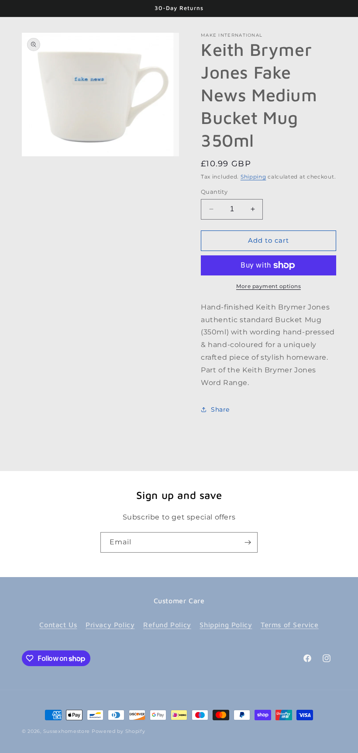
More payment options (268, 286)
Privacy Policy (110, 625)
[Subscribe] (247, 542)
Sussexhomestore (66, 731)
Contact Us (58, 625)
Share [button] (220, 409)
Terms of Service (290, 625)
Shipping (253, 176)
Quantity (214, 191)
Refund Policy (167, 625)
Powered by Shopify (118, 731)
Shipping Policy (226, 625)
